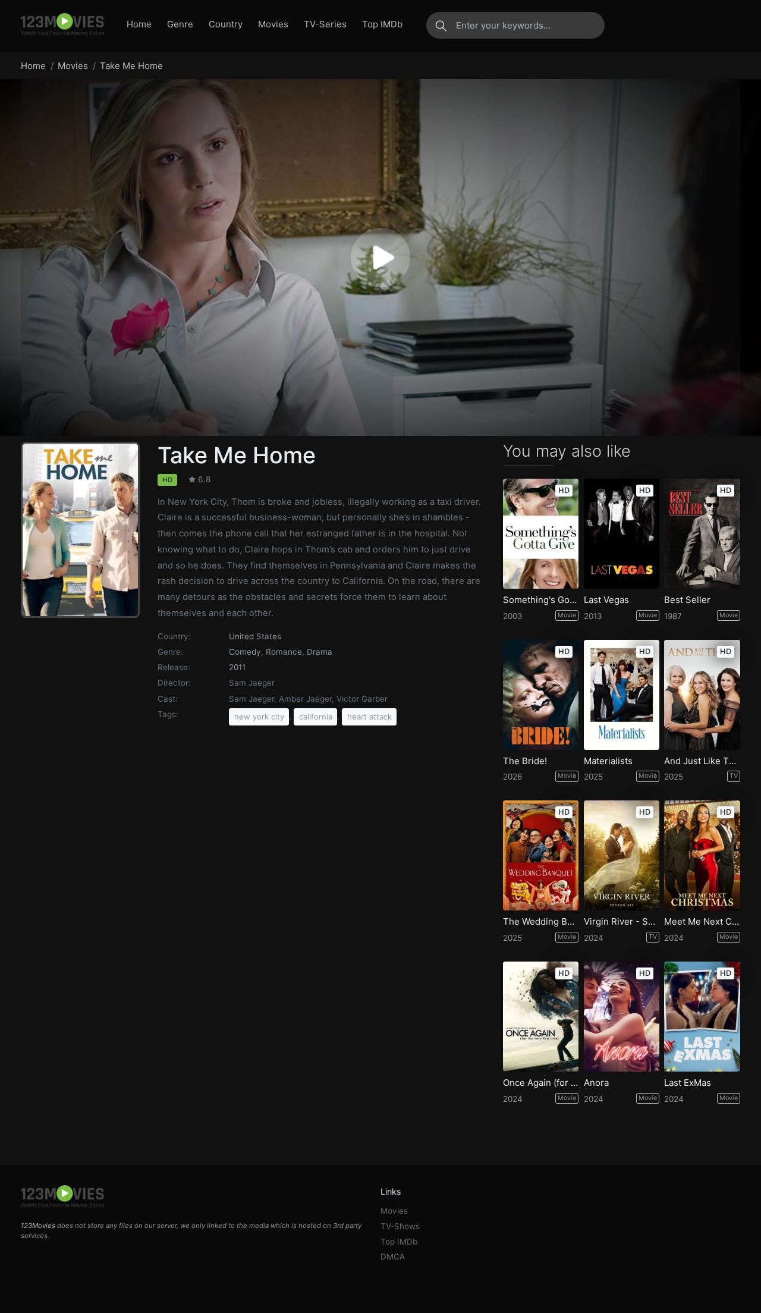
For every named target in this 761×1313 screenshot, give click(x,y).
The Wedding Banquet (541, 921)
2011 (237, 667)
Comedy (245, 651)
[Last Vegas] (622, 534)
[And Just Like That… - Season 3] (702, 695)
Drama (319, 651)
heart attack (369, 716)
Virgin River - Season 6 (622, 921)
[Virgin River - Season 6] (622, 855)
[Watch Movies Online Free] (62, 25)
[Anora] (622, 1017)
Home (139, 24)
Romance (284, 651)
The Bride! (525, 761)
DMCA (392, 1256)
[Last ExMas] (702, 1017)
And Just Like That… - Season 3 (702, 761)
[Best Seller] (702, 534)
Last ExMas (687, 1083)
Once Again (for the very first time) (541, 1083)
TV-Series (325, 24)
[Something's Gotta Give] (541, 534)
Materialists (608, 761)
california (315, 716)
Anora (596, 1083)
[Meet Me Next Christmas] (702, 855)
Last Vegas (606, 600)
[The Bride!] (541, 695)
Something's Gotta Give (541, 600)
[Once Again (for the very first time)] (541, 1017)
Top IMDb (382, 24)
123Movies (38, 1225)
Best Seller (687, 600)
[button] (380, 257)
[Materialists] (622, 695)
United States (255, 636)
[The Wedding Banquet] (541, 855)
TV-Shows (400, 1226)
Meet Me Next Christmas (702, 921)
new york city (259, 716)
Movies (273, 24)
